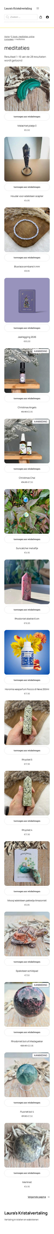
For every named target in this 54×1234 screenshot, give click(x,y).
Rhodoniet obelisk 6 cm (27, 618)
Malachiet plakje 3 (27, 125)
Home (7, 36)
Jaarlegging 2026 (27, 337)
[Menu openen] (37, 8)
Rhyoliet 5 (27, 759)
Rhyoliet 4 (27, 830)
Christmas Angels (27, 407)
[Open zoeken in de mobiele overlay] (20, 17)
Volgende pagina (39, 1196)
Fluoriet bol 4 (27, 1111)
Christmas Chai (27, 478)
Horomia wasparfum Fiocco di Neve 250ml (27, 689)
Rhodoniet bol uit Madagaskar (27, 1041)
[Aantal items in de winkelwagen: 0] (40, 17)
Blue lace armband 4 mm (27, 266)
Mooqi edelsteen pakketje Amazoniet (27, 900)
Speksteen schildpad (27, 971)
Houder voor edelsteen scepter (27, 196)
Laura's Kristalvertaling (18, 8)
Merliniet (27, 1182)
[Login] (47, 17)
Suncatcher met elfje (27, 548)
